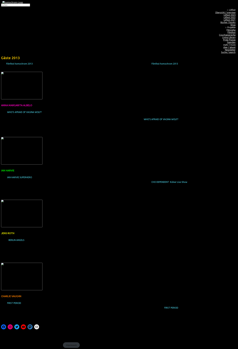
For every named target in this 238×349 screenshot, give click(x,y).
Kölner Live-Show (178, 182)
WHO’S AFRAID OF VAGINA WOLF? (24, 112)
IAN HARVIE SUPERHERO (19, 177)
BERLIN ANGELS (16, 240)
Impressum (71, 345)
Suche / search (228, 52)
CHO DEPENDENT (160, 182)
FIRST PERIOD (14, 303)
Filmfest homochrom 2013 (19, 63)
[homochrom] (12, 2)
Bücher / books (228, 22)
